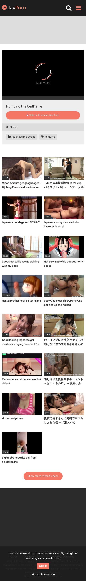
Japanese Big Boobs (23, 137)
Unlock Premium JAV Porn (44, 115)
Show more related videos (43, 476)
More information (43, 574)
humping (49, 137)
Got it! (43, 565)
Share (12, 127)
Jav (16, 8)
